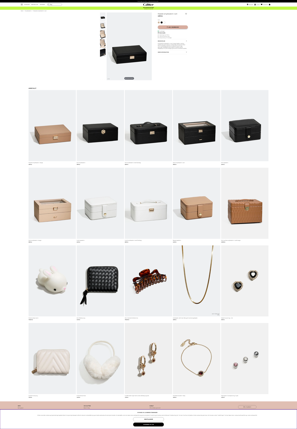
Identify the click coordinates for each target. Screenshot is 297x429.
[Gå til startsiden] (148, 4)
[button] (257, 4)
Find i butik (162, 32)
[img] (103, 16)
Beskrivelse (161, 41)
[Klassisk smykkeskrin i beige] (159, 22)
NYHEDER (27, 4)
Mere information (163, 52)
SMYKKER (42, 4)
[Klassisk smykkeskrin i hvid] (165, 22)
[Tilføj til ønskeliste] (186, 14)
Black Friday (87, 407)
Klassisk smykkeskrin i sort (39, 10)
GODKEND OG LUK (148, 424)
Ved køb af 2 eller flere (148, 8)
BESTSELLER (34, 4)
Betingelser (21, 407)
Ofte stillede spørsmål (155, 407)
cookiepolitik (254, 415)
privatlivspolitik (241, 415)
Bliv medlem (247, 407)
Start (22, 10)
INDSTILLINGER (148, 419)
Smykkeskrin (28, 10)
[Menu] (22, 4)
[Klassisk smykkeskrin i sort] (162, 22)
